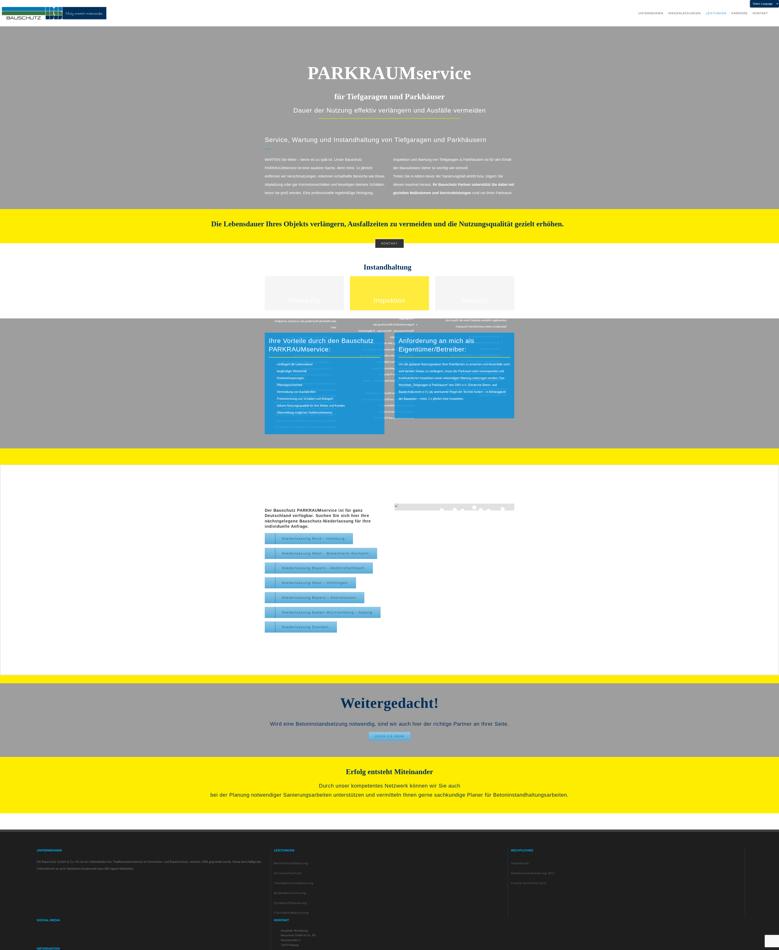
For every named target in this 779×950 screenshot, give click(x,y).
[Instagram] (43, 931)
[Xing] (54, 931)
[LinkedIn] (49, 931)
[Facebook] (38, 931)
